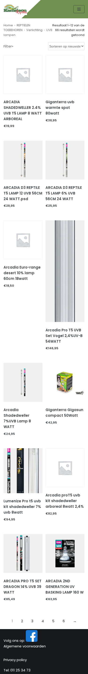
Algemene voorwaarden (25, 646)
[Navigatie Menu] (78, 9)
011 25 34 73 (20, 670)
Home (8, 25)
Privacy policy (15, 659)
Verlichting (34, 30)
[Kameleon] (15, 9)
